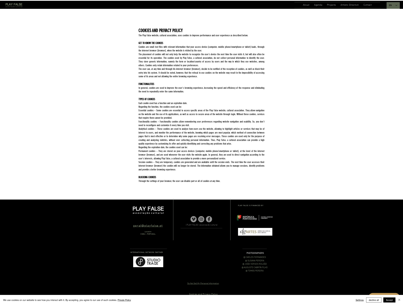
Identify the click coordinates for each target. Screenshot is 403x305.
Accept (389, 300)
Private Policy (124, 300)
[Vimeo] (193, 219)
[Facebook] (209, 219)
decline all (374, 300)
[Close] (399, 299)
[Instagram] (201, 219)
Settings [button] (360, 300)
